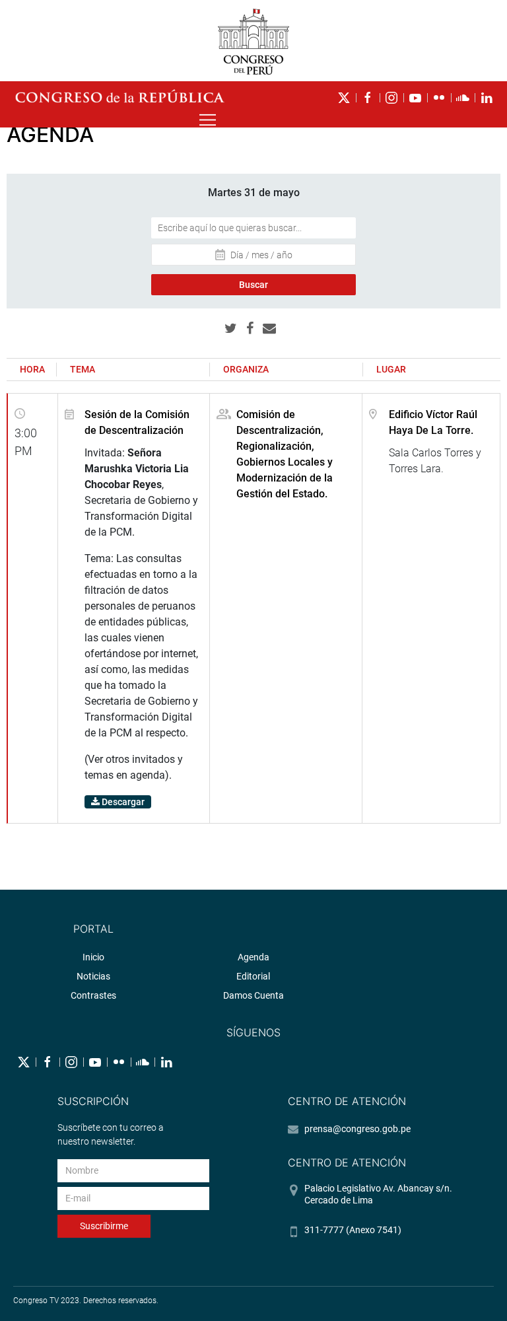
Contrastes (93, 995)
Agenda (253, 957)
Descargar (122, 802)
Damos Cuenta (253, 995)
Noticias (93, 976)
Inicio (93, 957)
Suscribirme (104, 1226)
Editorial (253, 976)
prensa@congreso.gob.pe (357, 1129)
